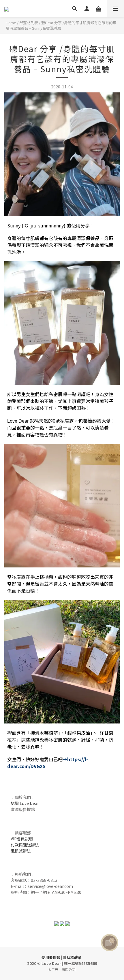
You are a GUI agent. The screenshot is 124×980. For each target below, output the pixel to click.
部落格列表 (28, 22)
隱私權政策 (72, 957)
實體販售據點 (23, 809)
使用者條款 (51, 957)
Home (11, 22)
